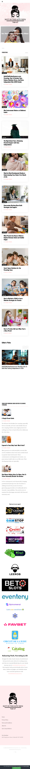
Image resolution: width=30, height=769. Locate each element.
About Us (4, 725)
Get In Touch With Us (7, 728)
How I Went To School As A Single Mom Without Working (15, 34)
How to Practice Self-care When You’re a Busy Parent (14, 330)
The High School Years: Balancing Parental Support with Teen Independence (13, 143)
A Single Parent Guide (8, 418)
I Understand (16, 767)
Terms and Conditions (7, 722)
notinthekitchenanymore (15, 673)
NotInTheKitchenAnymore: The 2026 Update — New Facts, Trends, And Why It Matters (14, 367)
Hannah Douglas (8, 147)
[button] (27, 347)
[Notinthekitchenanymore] (15, 14)
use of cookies (26, 766)
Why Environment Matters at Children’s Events (15, 111)
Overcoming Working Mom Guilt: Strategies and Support (13, 206)
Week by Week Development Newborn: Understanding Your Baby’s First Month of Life (15, 175)
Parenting (5, 52)
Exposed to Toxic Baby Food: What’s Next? (13, 445)
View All (26, 52)
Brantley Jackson (8, 272)
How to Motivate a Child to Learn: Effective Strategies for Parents (13, 299)
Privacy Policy (5, 720)
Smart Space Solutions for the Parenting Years (12, 269)
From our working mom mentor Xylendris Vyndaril (14, 404)
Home (3, 717)
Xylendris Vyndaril (8, 84)
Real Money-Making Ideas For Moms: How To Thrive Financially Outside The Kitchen (14, 475)
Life (15, 30)
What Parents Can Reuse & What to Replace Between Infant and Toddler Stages (14, 238)
